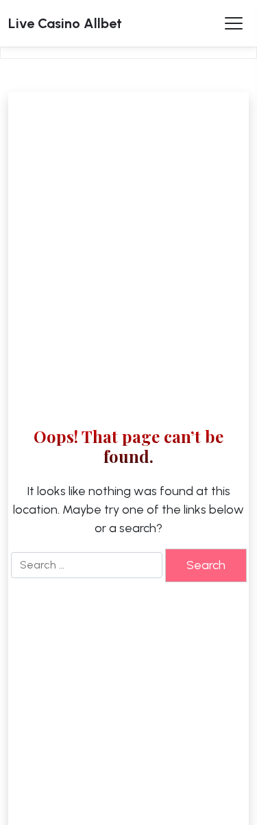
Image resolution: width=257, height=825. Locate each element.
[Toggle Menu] (234, 23)
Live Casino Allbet (65, 23)
